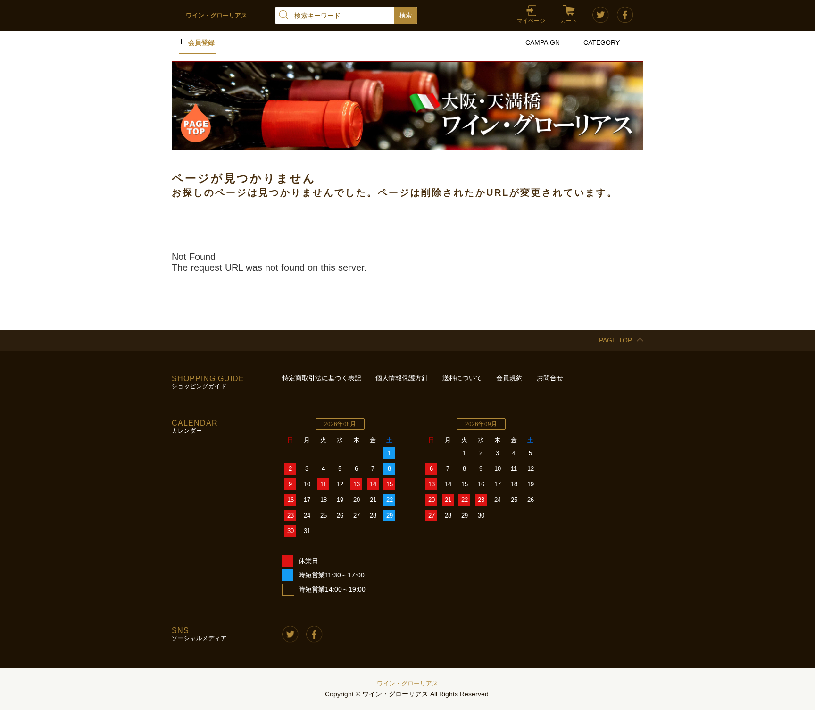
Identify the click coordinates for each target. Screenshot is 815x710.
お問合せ (550, 378)
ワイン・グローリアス (407, 683)
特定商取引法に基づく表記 (321, 378)
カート (568, 20)
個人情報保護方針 (401, 378)
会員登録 (201, 42)
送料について (462, 378)
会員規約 (509, 378)
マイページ (531, 20)
